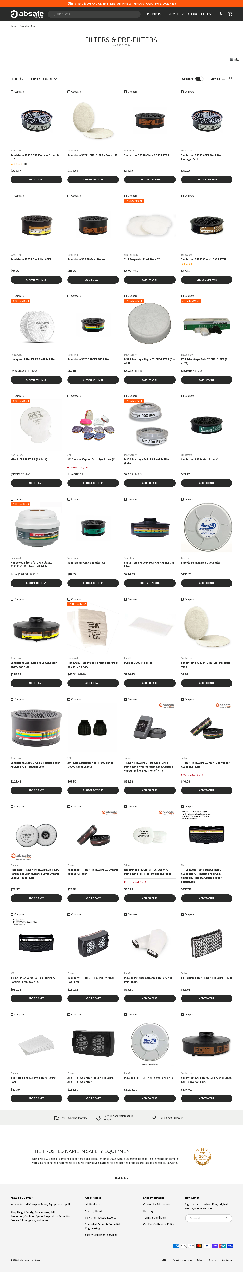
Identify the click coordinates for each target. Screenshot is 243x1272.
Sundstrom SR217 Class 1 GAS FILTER (203, 259)
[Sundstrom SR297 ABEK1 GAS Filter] (93, 325)
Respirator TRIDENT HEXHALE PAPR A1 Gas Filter (90, 979)
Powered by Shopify (32, 1260)
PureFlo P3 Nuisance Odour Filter (201, 562)
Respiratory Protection (57, 1216)
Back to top (121, 1178)
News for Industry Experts (100, 1217)
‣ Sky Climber (226, 1260)
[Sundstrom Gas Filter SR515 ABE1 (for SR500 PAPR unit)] (36, 628)
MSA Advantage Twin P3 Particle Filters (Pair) (148, 461)
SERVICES (174, 14)
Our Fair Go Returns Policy (159, 1224)
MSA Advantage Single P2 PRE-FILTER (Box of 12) (149, 361)
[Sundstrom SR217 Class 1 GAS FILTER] (207, 224)
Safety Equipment (52, 1204)
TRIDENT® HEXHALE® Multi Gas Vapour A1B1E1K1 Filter (205, 764)
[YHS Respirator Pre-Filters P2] (150, 224)
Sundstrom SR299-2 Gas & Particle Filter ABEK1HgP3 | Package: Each (35, 764)
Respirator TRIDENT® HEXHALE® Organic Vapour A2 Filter (92, 871)
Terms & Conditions (155, 1217)
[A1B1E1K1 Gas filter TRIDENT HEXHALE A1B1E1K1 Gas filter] (93, 1043)
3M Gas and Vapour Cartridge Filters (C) (91, 459)
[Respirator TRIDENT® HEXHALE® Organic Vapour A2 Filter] (93, 835)
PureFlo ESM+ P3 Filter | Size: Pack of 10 (148, 1077)
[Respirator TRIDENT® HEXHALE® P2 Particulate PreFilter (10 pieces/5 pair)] (150, 835)
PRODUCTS (154, 14)
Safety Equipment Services (101, 1234)
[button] (230, 14)
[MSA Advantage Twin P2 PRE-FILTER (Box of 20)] (207, 325)
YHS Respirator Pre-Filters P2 (142, 259)
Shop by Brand (93, 1211)
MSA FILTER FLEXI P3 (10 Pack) (29, 459)
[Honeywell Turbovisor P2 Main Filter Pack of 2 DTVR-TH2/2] (93, 628)
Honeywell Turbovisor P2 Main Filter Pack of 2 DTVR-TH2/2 (92, 664)
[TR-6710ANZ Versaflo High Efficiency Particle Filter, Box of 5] (36, 943)
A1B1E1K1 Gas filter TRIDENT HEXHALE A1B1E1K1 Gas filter (91, 1079)
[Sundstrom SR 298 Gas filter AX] (93, 224)
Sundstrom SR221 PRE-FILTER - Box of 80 (92, 155)
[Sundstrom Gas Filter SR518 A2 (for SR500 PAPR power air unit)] (207, 1043)
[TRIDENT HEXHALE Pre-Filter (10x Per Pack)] (36, 1043)
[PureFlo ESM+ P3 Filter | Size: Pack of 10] (150, 1043)
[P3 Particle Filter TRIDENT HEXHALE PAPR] (207, 943)
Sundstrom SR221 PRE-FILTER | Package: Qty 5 (205, 664)
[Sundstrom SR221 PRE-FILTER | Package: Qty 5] (207, 628)
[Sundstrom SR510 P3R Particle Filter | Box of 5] (36, 120)
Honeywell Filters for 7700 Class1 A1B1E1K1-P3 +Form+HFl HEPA (31, 564)
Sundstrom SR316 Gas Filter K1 (200, 459)
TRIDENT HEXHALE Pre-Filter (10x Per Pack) (33, 1079)
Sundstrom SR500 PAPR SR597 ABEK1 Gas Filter (149, 564)
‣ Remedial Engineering (182, 1260)
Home (13, 26)
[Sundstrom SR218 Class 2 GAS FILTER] (150, 120)
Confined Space (33, 1216)
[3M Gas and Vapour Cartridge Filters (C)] (93, 425)
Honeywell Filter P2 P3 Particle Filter (33, 359)
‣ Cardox (212, 1260)
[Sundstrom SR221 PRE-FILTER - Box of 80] (93, 120)
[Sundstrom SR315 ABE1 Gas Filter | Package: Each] (207, 120)
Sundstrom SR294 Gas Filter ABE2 (31, 259)
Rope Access (41, 1212)
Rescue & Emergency (23, 1220)
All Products (92, 1204)
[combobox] (94, 14)
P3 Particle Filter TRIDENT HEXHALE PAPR (206, 977)
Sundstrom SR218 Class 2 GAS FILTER (146, 155)
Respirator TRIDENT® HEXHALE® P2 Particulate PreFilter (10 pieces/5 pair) (147, 871)
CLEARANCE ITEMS (199, 14)
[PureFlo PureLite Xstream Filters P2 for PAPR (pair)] (150, 943)
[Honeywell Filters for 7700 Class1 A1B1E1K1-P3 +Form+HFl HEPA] (36, 528)
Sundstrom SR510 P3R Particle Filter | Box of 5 (36, 157)
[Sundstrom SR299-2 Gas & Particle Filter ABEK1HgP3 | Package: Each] (36, 728)
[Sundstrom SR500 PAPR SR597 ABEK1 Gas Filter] (150, 528)
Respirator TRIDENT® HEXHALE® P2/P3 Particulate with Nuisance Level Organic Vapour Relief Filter (35, 873)
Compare (187, 78)
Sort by (35, 78)
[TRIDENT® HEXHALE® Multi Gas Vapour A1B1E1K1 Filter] (207, 728)
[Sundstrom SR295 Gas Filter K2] (93, 528)
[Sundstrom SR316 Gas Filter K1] (207, 425)
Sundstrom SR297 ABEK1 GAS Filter (88, 359)
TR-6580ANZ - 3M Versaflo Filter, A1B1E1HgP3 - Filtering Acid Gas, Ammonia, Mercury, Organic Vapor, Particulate (201, 875)
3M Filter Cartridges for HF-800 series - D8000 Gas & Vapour (91, 764)
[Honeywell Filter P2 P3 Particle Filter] (36, 325)
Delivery (148, 1211)
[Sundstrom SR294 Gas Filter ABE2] (36, 224)
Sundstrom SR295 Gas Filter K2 (86, 562)
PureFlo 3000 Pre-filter (138, 662)
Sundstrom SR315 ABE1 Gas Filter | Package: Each (202, 157)
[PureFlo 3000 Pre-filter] (150, 628)
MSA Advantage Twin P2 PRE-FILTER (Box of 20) (206, 361)
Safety (200, 1260)
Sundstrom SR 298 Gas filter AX (86, 259)
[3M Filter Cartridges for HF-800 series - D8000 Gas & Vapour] (93, 728)
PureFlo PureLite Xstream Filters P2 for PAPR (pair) (148, 979)
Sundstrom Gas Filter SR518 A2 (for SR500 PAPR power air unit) (206, 1079)
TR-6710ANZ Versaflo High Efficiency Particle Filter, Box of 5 (33, 979)
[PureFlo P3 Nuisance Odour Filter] (207, 528)
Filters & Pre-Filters (27, 26)
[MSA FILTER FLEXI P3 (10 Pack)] (36, 425)
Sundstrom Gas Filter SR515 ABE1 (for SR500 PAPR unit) (34, 664)
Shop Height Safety (22, 1212)
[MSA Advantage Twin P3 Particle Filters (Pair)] (150, 425)
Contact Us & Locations (157, 1204)
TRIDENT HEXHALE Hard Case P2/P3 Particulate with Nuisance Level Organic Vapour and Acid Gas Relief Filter (148, 766)
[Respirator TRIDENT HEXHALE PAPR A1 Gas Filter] (93, 943)
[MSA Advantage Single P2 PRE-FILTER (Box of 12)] (150, 325)
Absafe (20, 1260)
